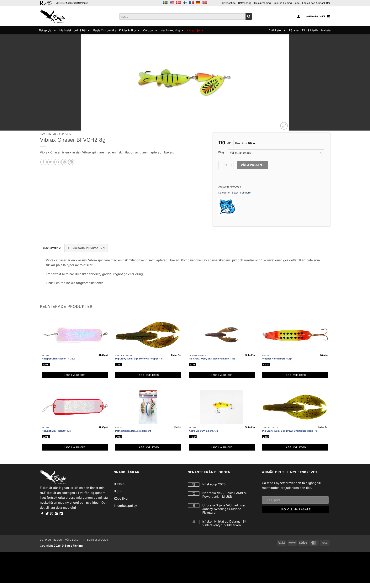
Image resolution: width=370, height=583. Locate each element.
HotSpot (103, 355)
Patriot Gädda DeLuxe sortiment (133, 430)
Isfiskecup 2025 (214, 484)
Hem (42, 133)
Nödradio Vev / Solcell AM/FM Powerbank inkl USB (224, 494)
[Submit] (249, 16)
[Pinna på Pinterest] (64, 162)
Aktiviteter (275, 30)
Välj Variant (252, 165)
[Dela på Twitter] (50, 162)
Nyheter (326, 30)
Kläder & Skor (127, 30)
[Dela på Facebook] (43, 162)
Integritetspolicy (125, 506)
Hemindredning (170, 30)
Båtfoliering (244, 3)
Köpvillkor (121, 498)
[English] (172, 2)
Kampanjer (193, 30)
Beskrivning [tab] (52, 247)
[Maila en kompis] (57, 162)
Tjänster (294, 30)
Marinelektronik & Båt (72, 30)
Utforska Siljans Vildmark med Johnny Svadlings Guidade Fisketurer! (224, 508)
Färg (221, 152)
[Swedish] (165, 2)
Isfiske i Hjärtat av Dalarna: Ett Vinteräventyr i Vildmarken (224, 523)
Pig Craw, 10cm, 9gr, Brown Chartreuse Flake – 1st (290, 430)
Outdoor (148, 30)
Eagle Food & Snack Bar (316, 3)
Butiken (119, 484)
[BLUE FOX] (227, 207)
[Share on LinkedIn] (71, 162)
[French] (191, 2)
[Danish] (178, 2)
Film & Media (310, 30)
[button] (299, 16)
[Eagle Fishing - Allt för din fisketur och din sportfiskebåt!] (52, 16)
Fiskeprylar (45, 30)
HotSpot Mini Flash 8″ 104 (56, 430)
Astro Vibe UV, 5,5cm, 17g (203, 430)
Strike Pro (176, 355)
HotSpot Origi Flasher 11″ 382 (58, 358)
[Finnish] (185, 2)
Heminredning (262, 3)
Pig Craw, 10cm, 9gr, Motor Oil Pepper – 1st (139, 358)
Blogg (118, 491)
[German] (198, 2)
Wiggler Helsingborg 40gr (277, 358)
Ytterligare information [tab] (86, 247)
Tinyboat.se (228, 3)
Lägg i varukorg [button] (74, 375)
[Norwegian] (204, 2)
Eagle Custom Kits (104, 30)
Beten (52, 133)
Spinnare (65, 133)
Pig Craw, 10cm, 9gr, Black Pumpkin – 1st (212, 358)
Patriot (177, 427)
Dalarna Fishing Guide (286, 3)
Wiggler (324, 355)
